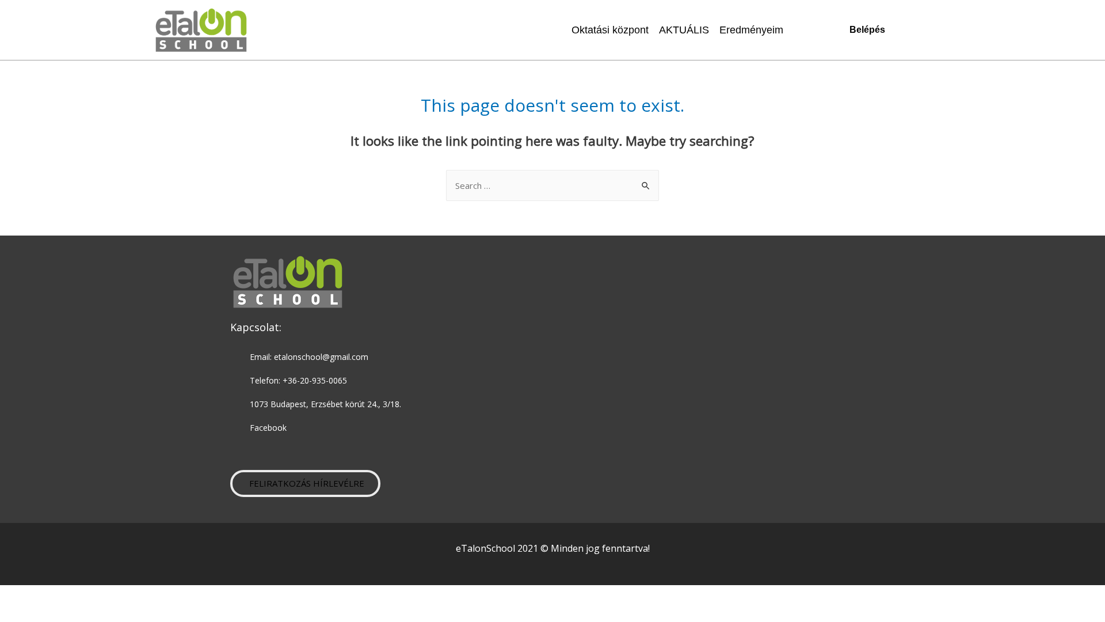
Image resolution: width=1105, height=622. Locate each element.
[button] (305, 483)
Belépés (867, 30)
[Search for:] (552, 185)
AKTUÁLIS (684, 30)
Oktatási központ (610, 30)
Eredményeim (751, 30)
